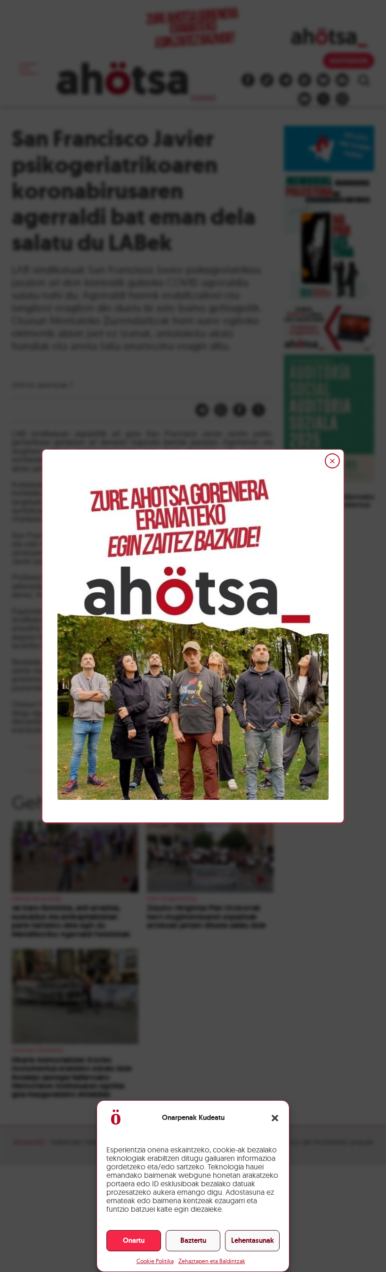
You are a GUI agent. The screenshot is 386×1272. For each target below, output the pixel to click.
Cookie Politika (155, 1260)
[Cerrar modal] (332, 460)
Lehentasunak (252, 1240)
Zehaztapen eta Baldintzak (211, 1260)
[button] (275, 1118)
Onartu (134, 1240)
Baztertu (193, 1240)
